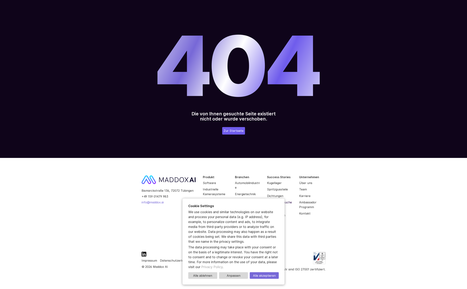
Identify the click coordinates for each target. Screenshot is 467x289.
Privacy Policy (212, 267)
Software (209, 183)
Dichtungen (275, 196)
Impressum (149, 260)
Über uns (305, 183)
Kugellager (274, 183)
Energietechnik (245, 194)
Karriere (304, 196)
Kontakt (304, 213)
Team (303, 189)
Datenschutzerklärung (176, 260)
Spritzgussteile (277, 189)
